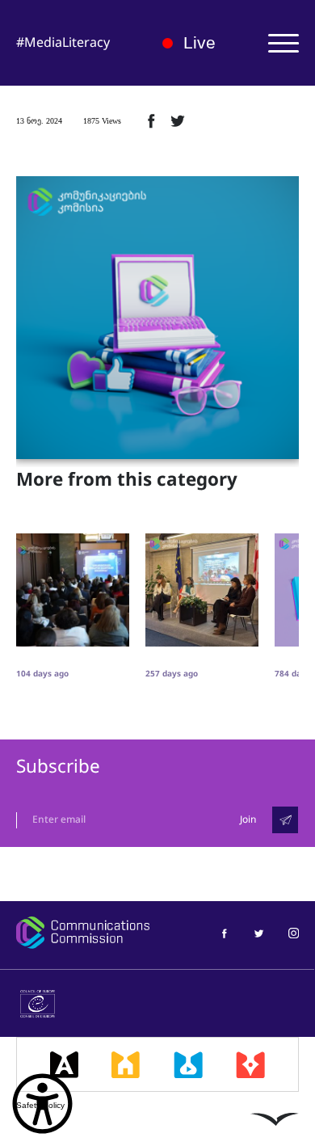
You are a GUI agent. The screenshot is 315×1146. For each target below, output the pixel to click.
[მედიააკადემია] (64, 1064)
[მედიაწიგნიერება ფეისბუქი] (224, 932)
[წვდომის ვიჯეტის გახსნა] (42, 1103)
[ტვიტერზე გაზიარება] (178, 120)
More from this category (126, 480)
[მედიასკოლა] (125, 1064)
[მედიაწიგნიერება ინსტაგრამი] (293, 932)
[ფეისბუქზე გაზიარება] (151, 120)
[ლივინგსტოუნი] (274, 1118)
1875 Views (102, 120)
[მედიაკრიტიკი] (250, 1064)
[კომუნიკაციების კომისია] (82, 932)
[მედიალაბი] (188, 1064)
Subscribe (58, 766)
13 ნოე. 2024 (39, 120)
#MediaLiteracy (63, 42)
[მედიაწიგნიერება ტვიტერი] (259, 932)
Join (248, 819)
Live (199, 42)
